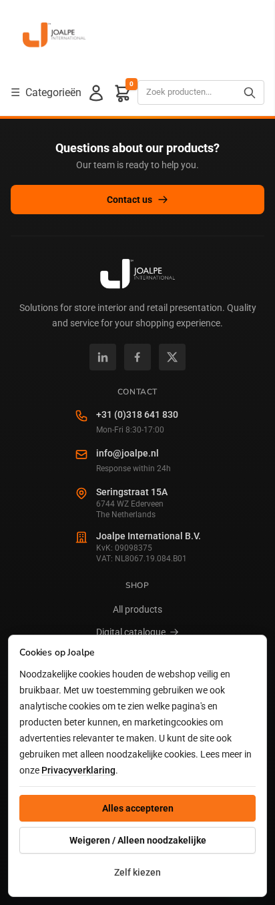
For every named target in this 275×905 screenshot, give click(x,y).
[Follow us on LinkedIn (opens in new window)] (102, 357)
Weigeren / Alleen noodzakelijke (137, 840)
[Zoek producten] (250, 93)
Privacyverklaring (78, 770)
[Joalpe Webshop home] (54, 34)
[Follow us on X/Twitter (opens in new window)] (172, 357)
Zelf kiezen (137, 872)
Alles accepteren (138, 808)
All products (137, 609)
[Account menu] (96, 92)
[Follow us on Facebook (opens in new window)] (137, 357)
